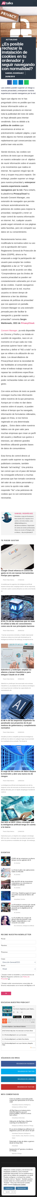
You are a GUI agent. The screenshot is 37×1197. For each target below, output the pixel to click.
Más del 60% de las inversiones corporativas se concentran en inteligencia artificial (22, 883)
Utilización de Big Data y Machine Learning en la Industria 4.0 (20, 1122)
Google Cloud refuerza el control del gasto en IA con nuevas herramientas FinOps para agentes (17, 573)
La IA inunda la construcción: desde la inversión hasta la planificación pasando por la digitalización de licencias (23, 907)
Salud (13, 1138)
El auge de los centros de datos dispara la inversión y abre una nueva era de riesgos (18, 773)
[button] (34, 3)
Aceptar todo (9, 1188)
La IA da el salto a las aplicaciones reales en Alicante (23, 870)
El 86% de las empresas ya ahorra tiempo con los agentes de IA (23, 859)
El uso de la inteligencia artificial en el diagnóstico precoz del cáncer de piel (21, 1129)
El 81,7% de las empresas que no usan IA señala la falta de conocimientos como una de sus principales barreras (18, 623)
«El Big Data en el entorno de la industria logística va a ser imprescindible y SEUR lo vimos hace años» (20, 1112)
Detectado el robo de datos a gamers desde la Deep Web (21, 1142)
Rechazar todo (22, 1188)
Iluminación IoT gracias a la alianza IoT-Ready (21, 1150)
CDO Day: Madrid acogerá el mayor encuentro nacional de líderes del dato (24, 894)
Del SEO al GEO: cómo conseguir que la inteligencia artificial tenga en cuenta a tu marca (18, 824)
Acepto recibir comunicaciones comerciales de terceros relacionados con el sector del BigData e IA (18, 984)
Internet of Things (28, 1125)
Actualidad (11, 39)
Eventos (18, 863)
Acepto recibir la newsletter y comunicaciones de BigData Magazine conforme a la (17, 977)
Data (22, 1135)
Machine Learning (29, 1135)
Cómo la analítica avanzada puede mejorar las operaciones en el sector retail (21, 1100)
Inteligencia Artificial (28, 925)
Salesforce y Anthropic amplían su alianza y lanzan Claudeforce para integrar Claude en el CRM (16, 672)
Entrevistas (21, 1118)
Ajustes (8, 1192)
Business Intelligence (24, 1104)
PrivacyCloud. (28, 323)
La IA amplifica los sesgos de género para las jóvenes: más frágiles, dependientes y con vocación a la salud (21, 920)
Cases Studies (16, 1135)
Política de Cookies (19, 1184)
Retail (25, 1107)
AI (14, 863)
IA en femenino (18, 925)
